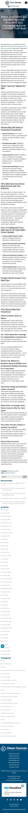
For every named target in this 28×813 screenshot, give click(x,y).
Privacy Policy (14, 806)
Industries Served (14, 756)
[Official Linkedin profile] (14, 799)
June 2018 (5, 638)
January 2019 (6, 615)
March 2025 (5, 552)
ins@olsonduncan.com (16, 780)
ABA (3, 660)
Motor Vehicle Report (8, 716)
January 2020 (6, 611)
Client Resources (14, 765)
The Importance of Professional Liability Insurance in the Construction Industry (13, 502)
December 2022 (7, 579)
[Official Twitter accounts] (17, 799)
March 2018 (5, 648)
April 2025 (5, 549)
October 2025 (6, 529)
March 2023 (5, 569)
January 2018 (6, 654)
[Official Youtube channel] (20, 799)
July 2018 (4, 634)
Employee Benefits (14, 758)
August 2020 (5, 598)
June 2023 (5, 559)
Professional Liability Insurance (11, 723)
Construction (6, 674)
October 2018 (6, 625)
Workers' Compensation (9, 736)
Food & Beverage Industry (9, 697)
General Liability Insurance (10, 703)
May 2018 (5, 641)
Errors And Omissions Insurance (11, 693)
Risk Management (14, 760)
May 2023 (5, 562)
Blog (3, 667)
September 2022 (7, 588)
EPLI (3, 690)
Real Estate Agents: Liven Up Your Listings (14, 498)
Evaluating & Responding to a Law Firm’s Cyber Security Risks (14, 494)
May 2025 (5, 546)
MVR (3, 720)
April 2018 (5, 644)
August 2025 (5, 536)
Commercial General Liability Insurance (13, 670)
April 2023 (5, 565)
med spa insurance (9, 473)
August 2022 (5, 592)
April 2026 (5, 510)
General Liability (7, 700)
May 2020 (5, 605)
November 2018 (6, 621)
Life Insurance (6, 710)
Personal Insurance (14, 763)
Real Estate (5, 729)
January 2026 (6, 519)
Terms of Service (14, 804)
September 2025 (7, 533)
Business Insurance (14, 754)
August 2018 (5, 631)
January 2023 (6, 575)
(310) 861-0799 (15, 778)
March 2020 (5, 608)
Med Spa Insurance (13, 471)
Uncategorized (6, 733)
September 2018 (7, 628)
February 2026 (6, 516)
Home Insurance (7, 706)
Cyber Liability (6, 677)
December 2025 (7, 523)
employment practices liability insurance (14, 687)
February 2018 (6, 651)
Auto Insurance (6, 664)
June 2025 (5, 542)
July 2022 (5, 595)
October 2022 (6, 585)
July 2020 (5, 602)
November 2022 (7, 582)
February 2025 (6, 556)
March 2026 (5, 513)
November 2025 (7, 526)
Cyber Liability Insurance (9, 680)
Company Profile (14, 767)
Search (24, 476)
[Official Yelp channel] (10, 799)
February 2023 (6, 572)
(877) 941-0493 (14, 6)
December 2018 (7, 618)
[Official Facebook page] (7, 799)
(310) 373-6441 (16, 776)
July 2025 (5, 539)
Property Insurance (8, 726)
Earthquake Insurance (8, 683)
